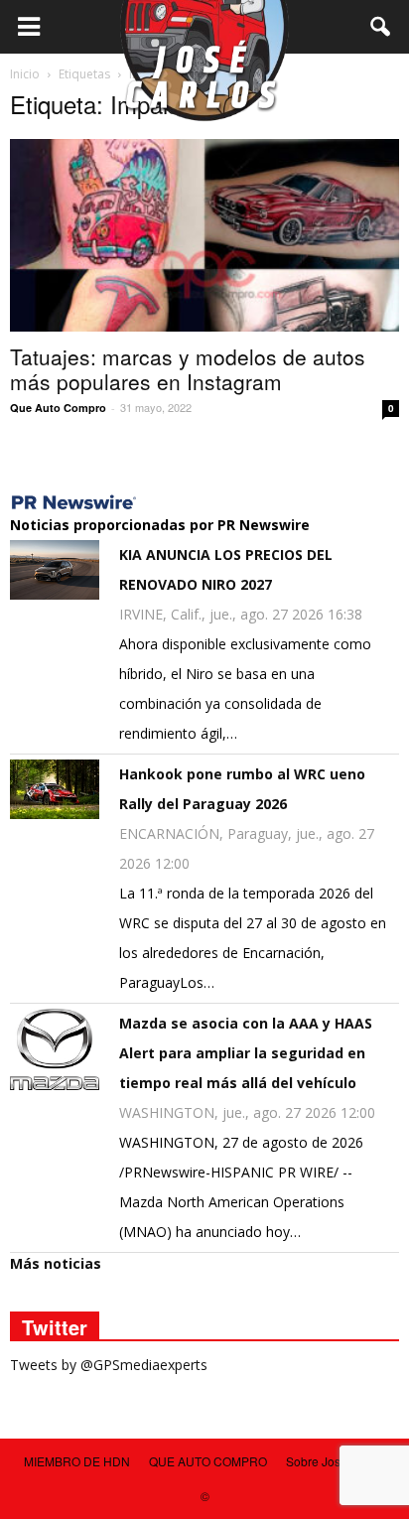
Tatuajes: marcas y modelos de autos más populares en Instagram (187, 369)
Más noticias (55, 1263)
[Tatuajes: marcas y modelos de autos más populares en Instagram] (204, 235)
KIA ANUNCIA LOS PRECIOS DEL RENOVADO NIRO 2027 (226, 569)
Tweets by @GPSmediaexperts (108, 1364)
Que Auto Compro (58, 407)
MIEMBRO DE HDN (77, 1460)
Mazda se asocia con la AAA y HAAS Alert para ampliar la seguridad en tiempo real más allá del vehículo (245, 1053)
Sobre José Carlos (336, 1460)
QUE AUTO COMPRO (208, 1460)
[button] (381, 27)
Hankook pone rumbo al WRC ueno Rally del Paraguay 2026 (242, 788)
